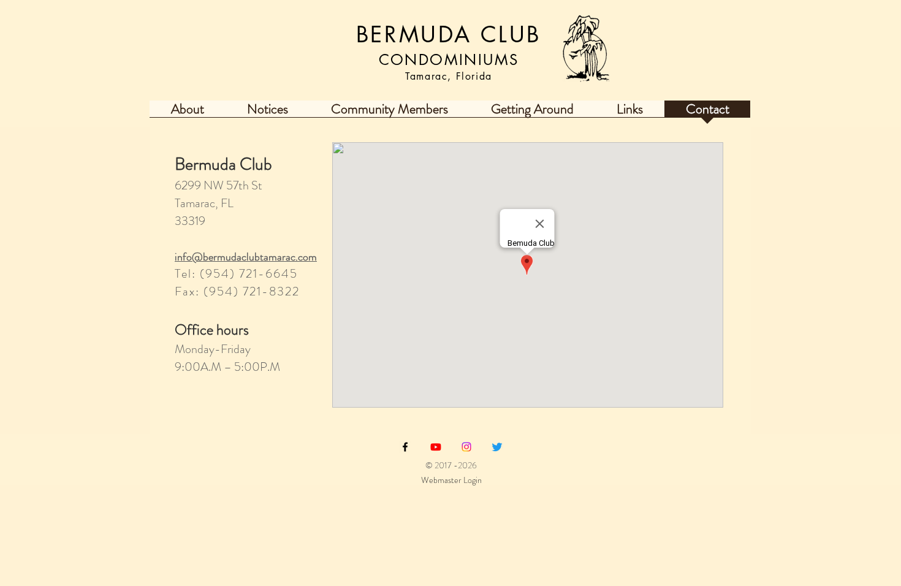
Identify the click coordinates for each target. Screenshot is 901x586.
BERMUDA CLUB (448, 34)
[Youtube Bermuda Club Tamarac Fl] (436, 447)
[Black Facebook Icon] (405, 447)
